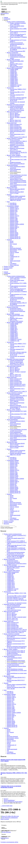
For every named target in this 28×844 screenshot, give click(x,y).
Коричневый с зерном (16, 249)
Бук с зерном (13, 244)
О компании (7, 18)
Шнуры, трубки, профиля (13, 155)
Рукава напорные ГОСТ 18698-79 (16, 541)
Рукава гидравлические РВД (17, 51)
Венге (11, 246)
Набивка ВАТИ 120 (15, 238)
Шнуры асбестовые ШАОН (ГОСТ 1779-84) (17, 189)
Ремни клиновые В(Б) (16, 127)
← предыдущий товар (6, 805)
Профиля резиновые (15, 162)
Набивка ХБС (13, 228)
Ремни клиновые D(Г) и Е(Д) (17, 130)
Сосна (11, 259)
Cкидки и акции (8, 267)
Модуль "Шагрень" (15, 114)
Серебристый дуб (14, 256)
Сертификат (13, 263)
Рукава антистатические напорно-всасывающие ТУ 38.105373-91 (17, 44)
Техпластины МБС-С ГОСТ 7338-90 (16, 596)
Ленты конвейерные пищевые (18, 180)
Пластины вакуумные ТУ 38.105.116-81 (17, 99)
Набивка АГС (13, 217)
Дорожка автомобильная (16, 106)
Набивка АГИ (13, 211)
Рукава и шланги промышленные (16, 21)
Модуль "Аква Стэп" (15, 120)
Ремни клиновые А (15, 125)
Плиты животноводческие (17, 110)
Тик (11, 262)
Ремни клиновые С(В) (16, 128)
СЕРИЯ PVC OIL (14, 86)
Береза (11, 242)
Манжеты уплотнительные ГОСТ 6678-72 (17, 149)
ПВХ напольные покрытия (14, 111)
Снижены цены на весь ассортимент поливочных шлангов (11, 786)
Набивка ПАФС (14, 221)
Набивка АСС (13, 214)
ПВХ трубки (13, 65)
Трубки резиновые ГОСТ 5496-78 (16, 652)
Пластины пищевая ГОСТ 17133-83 (16, 597)
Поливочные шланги (15, 54)
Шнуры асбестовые (12, 187)
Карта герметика (14, 265)
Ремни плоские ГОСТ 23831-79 (18, 137)
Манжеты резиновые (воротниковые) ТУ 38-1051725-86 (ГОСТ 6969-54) (18, 152)
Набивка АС (13, 213)
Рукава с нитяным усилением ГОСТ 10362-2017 (18, 23)
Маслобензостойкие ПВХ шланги (16, 566)
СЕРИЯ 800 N (14, 78)
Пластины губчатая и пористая (18, 97)
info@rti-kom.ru (5, 13)
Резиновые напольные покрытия (15, 104)
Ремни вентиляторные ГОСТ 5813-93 (17, 629)
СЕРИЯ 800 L (13, 76)
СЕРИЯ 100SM (14, 69)
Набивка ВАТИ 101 (15, 236)
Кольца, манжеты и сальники (14, 138)
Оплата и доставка (9, 266)
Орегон (12, 253)
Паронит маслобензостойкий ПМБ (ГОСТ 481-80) (17, 199)
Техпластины (10, 87)
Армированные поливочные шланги (16, 563)
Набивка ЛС (13, 229)
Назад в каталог (5, 819)
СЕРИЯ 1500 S (14, 80)
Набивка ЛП (13, 231)
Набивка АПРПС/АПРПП (17, 224)
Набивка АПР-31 (14, 208)
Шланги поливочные (12, 52)
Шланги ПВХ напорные (13, 59)
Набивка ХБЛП (14, 234)
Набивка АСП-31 (14, 215)
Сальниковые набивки (13, 206)
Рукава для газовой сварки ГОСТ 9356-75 (17, 26)
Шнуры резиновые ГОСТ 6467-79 (16, 650)
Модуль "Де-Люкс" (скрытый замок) (16, 617)
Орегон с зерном (14, 252)
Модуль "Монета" (14, 116)
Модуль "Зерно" (14, 113)
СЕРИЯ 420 (13, 71)
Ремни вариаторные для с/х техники (16, 631)
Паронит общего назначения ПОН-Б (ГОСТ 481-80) (17, 196)
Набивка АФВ (14, 220)
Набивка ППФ (14, 235)
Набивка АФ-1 (14, 225)
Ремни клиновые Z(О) (16, 124)
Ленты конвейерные (12, 165)
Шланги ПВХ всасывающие (14, 68)
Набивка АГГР (14, 222)
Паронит (9, 194)
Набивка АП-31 (14, 207)
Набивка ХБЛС (14, 232)
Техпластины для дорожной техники (16, 603)
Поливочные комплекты (16, 55)
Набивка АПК (14, 218)
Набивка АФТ (14, 210)
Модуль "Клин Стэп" (15, 121)
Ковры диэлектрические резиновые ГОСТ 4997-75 (17, 108)
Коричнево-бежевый (15, 248)
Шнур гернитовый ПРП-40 (17, 163)
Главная (6, 17)
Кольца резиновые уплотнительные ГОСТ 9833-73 (18, 140)
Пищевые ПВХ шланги (16, 63)
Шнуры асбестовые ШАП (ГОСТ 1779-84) (17, 192)
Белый (11, 241)
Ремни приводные (12, 123)
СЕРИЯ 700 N (14, 75)
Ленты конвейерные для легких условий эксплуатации (18, 175)
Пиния (12, 255)
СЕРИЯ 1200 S (14, 79)
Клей (8, 201)
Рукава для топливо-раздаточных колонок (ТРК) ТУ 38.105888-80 (18, 48)
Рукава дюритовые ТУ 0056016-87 (16, 548)
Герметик (9, 239)
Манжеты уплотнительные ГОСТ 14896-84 (17, 146)
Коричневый (13, 251)
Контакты (6, 269)
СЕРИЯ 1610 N (14, 83)
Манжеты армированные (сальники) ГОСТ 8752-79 (17, 143)
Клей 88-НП (13, 204)
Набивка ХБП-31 (14, 227)
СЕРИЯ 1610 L (14, 82)
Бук (11, 245)
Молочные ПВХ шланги (16, 66)
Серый (12, 258)
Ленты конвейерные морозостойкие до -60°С (16, 178)
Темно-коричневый (15, 260)
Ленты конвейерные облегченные (15, 170)
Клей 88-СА (13, 203)
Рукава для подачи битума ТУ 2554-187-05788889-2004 (18, 35)
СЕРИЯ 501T (13, 72)
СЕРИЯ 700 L (13, 73)
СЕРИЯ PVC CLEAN (15, 85)
